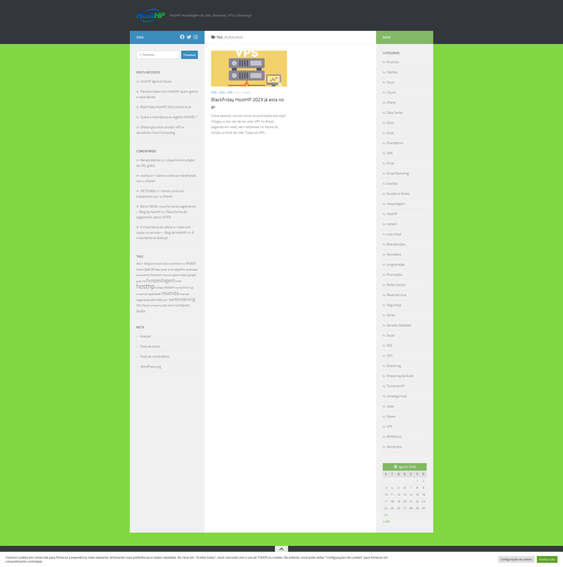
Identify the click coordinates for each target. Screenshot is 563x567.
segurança (143, 300)
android (154, 263)
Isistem (392, 224)
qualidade (154, 294)
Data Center (395, 113)
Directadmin (395, 143)
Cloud (390, 82)
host (178, 281)
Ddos (390, 123)
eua (138, 275)
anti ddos (164, 263)
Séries (391, 315)
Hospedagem (396, 204)
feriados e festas (398, 194)
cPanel (391, 103)
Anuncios (393, 62)
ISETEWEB (147, 191)
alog (147, 263)
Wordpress (394, 447)
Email (390, 163)
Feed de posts (150, 346)
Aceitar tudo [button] (547, 559)
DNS (390, 153)
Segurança (394, 305)
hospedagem (160, 280)
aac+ (139, 263)
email (171, 269)
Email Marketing (398, 173)
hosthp (145, 176)
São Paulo (142, 305)
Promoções (394, 275)
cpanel (149, 269)
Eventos (392, 184)
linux (186, 287)
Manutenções (396, 244)
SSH (222, 92)
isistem (169, 287)
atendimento (176, 263)
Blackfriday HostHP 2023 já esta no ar (165, 107)
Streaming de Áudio (400, 376)
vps (164, 305)
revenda (170, 293)
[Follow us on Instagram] (195, 37)
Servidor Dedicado (399, 325)
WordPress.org (150, 367)
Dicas (390, 133)
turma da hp (156, 305)
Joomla (178, 287)
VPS (230, 92)
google (192, 275)
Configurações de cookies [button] (516, 559)
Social (390, 335)
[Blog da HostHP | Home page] (150, 15)
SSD (214, 92)
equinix (180, 269)
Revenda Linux (397, 295)
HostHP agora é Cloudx (156, 81)
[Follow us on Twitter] (188, 37)
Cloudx (391, 92)
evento (145, 275)
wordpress (182, 305)
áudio (140, 311)
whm (171, 305)
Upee (390, 406)
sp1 (165, 300)
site (152, 300)
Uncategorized (397, 396)
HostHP (392, 214)
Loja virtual (394, 234)
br (184, 263)
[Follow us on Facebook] (182, 37)
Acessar (145, 336)
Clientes (392, 72)
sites (159, 300)
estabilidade (192, 269)
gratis (139, 281)
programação (396, 265)
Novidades (394, 254)
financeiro (167, 275)
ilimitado (159, 287)
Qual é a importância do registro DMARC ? (168, 117)
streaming (185, 299)
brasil (191, 263)
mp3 (145, 294)
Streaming (394, 366)
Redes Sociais (396, 285)
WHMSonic (394, 437)
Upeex (391, 416)
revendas (184, 294)
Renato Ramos (150, 160)
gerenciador (180, 275)
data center (161, 269)
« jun (386, 521)
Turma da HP (395, 386)
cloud (139, 269)
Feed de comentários (154, 357)
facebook (155, 275)
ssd (171, 299)
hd (144, 281)
